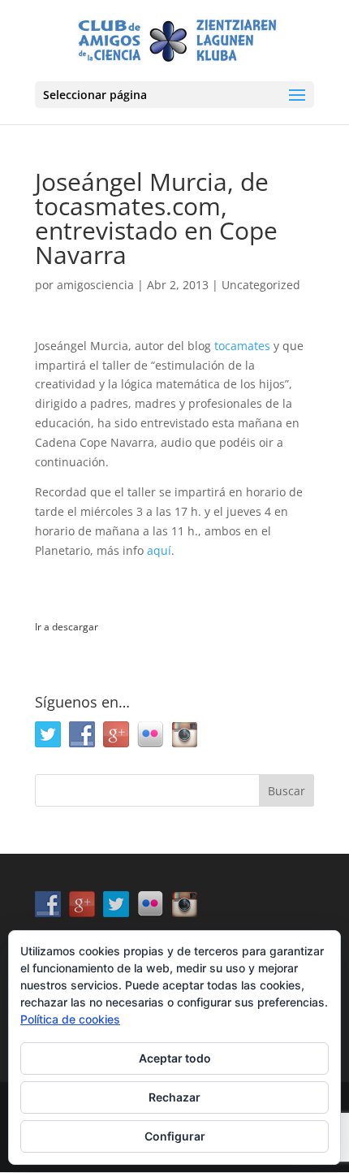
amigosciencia (95, 284)
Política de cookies (70, 1019)
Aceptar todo (175, 1058)
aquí (159, 550)
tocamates (242, 345)
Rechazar (174, 1097)
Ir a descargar (66, 627)
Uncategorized (261, 284)
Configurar (174, 1136)
